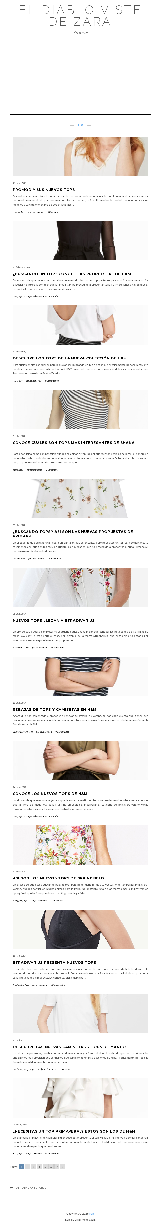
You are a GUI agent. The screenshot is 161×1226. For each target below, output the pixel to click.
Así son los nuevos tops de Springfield (58, 878)
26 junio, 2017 (19, 614)
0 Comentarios (54, 212)
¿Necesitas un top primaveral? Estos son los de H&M (74, 1131)
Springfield (17, 900)
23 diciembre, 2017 (21, 267)
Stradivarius (18, 647)
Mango (26, 1069)
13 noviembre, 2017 (22, 351)
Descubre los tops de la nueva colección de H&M (70, 358)
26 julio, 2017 (19, 436)
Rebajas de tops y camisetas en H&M (55, 709)
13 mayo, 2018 (19, 183)
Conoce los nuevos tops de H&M (50, 794)
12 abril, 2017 (19, 1040)
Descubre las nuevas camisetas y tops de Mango (69, 1047)
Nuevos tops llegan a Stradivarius (54, 620)
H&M (15, 296)
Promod (16, 212)
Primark (16, 558)
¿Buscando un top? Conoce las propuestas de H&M (72, 274)
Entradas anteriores (31, 1187)
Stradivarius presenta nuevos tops (54, 962)
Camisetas (17, 732)
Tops (23, 212)
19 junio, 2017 (19, 702)
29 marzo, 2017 (20, 1124)
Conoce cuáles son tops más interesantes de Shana (74, 443)
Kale (92, 1213)
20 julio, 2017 (19, 525)
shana (15, 469)
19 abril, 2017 (19, 956)
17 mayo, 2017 (19, 871)
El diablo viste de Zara (81, 15)
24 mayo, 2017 (19, 787)
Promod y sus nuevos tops (44, 190)
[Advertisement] (80, 69)
